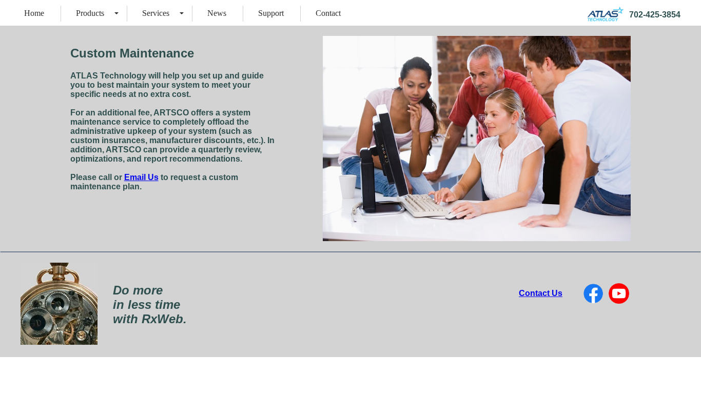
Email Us (141, 177)
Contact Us (540, 293)
